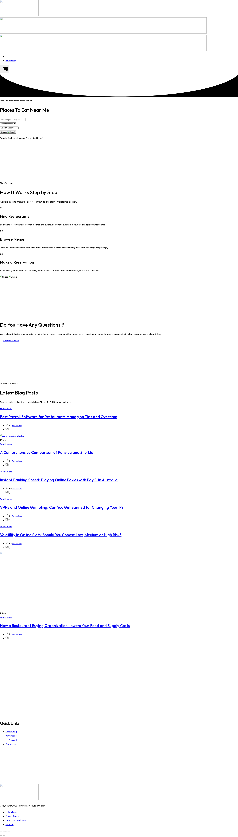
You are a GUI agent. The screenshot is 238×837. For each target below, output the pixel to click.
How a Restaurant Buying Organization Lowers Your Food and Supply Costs (65, 625)
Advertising (11, 735)
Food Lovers (6, 408)
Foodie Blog (11, 731)
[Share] (4, 831)
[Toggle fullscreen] (6, 831)
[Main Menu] (4, 69)
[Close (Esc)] (1, 831)
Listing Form (11, 812)
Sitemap (9, 824)
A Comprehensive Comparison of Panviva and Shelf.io (46, 452)
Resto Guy (17, 425)
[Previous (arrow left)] (1, 835)
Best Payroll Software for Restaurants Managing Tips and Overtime (58, 416)
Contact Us (11, 744)
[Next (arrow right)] (4, 835)
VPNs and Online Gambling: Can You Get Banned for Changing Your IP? (62, 507)
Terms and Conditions (16, 820)
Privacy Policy (12, 816)
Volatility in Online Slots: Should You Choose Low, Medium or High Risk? (60, 534)
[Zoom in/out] (9, 831)
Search (4, 132)
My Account (11, 739)
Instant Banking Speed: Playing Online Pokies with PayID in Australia (59, 479)
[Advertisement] (119, 161)
